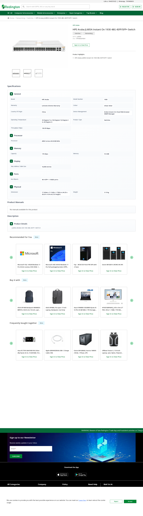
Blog (101, 13)
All (11, 13)
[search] (24, 7)
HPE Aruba (76, 25)
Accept (130, 501)
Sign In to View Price (81, 45)
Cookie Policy (82, 500)
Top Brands (90, 13)
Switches (30, 18)
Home (12, 18)
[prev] (11, 257)
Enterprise (61, 13)
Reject (116, 501)
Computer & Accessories (24, 13)
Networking (20, 18)
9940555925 (112, 1)
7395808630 (130, 1)
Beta (36, 237)
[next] (131, 257)
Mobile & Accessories (45, 13)
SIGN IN (137, 7)
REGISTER (125, 7)
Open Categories (75, 13)
